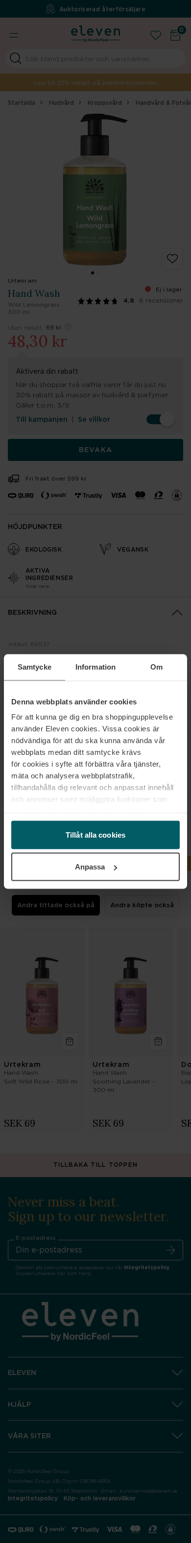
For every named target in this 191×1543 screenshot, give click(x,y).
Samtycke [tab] (34, 667)
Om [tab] (156, 667)
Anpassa (90, 867)
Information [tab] (95, 667)
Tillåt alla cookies (95, 834)
